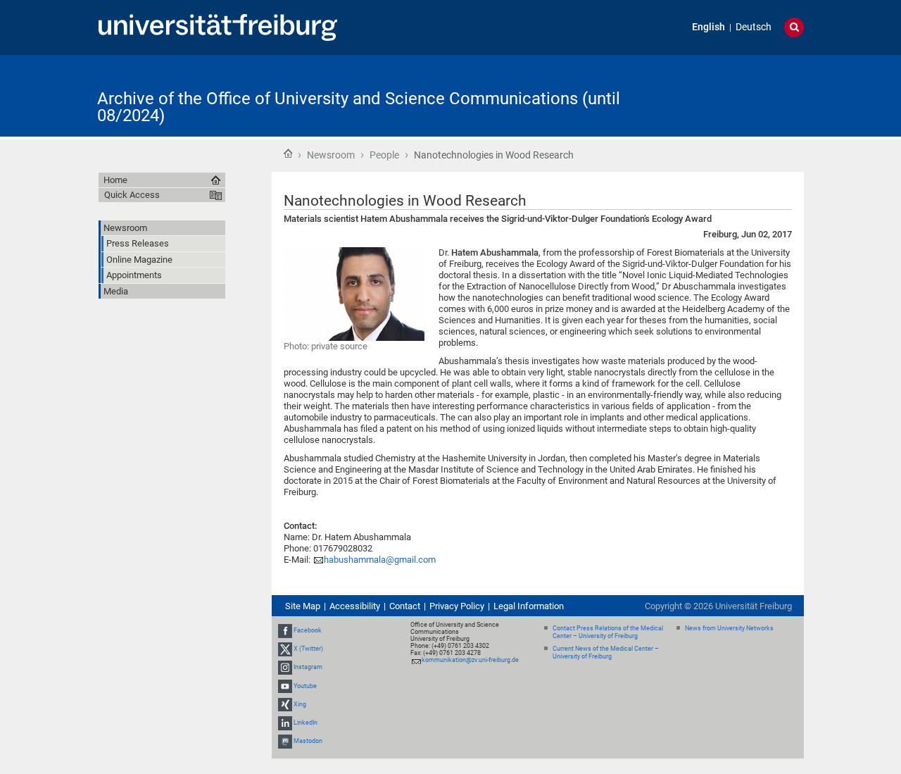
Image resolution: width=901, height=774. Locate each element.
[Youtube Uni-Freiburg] (285, 685)
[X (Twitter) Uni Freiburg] (285, 648)
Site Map (302, 606)
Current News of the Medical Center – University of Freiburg (606, 652)
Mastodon (308, 740)
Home (288, 153)
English (708, 27)
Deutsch (753, 27)
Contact (404, 606)
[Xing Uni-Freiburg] (285, 704)
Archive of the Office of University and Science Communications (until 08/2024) (358, 107)
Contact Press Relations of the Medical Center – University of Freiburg (608, 632)
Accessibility (354, 606)
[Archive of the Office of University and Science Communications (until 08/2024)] (735, 94)
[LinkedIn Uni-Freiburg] (285, 722)
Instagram (308, 667)
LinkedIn (305, 722)
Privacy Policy (456, 606)
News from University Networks (729, 628)
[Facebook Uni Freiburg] (285, 630)
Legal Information (528, 606)
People (384, 155)
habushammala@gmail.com (380, 559)
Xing (300, 704)
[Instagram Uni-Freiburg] (285, 667)
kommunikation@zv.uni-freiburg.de (470, 659)
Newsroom (331, 155)
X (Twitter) (308, 648)
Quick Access (132, 194)
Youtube (305, 685)
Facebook (308, 630)
